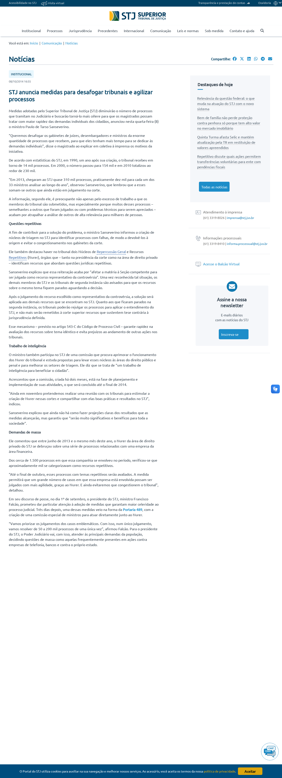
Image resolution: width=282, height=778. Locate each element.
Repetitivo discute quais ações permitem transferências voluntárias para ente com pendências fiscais (229, 161)
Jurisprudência (80, 30)
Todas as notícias (214, 187)
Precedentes (108, 30)
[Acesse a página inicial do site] (17, 30)
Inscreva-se (230, 334)
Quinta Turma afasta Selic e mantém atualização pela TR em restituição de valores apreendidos (226, 142)
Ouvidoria (264, 3)
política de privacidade (219, 771)
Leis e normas (188, 30)
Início (34, 43)
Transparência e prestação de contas (222, 3)
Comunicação (160, 30)
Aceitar (250, 771)
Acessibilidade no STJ (23, 3)
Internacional (134, 30)
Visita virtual (55, 3)
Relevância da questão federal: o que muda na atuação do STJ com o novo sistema (226, 103)
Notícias (71, 43)
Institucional (31, 30)
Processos (55, 30)
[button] (260, 31)
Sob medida (214, 30)
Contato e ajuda (242, 30)
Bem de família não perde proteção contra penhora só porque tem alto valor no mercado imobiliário (228, 122)
